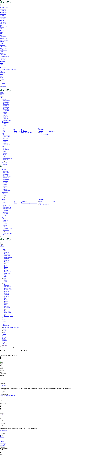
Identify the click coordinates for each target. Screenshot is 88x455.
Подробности (1, 371)
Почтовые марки (6, 303)
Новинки (4, 318)
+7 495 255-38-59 (2, 78)
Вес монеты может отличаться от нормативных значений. (7, 395)
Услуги (4, 324)
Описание (3, 384)
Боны (5, 298)
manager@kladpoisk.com (3, 86)
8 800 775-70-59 (2, 77)
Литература (5, 280)
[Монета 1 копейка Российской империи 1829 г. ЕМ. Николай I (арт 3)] (8, 361)
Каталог (4, 249)
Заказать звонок (5, 345)
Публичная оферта (2, 445)
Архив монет (1, 436)
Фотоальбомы (2, 437)
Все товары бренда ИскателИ (3, 430)
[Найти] (0, 5)
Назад (4, 248)
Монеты (5, 284)
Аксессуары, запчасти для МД (7, 273)
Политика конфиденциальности (5, 444)
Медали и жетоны (6, 306)
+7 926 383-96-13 (2, 79)
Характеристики (4, 385)
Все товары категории (3, 429)
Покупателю (4, 329)
